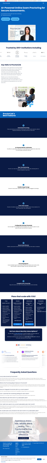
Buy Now (17, 324)
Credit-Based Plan (18, 333)
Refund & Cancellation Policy (17, 452)
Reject (44, 459)
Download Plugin (15, 19)
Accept (39, 459)
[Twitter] (7, 448)
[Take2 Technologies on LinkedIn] (6, 448)
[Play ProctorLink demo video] (22, 32)
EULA (16, 454)
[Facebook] (4, 448)
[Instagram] (3, 448)
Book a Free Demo (5, 19)
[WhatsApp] (8, 448)
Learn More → (39, 0)
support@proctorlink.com (41, 311)
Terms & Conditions (17, 449)
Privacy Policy (16, 446)
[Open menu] (43, 3)
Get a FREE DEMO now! (23, 438)
